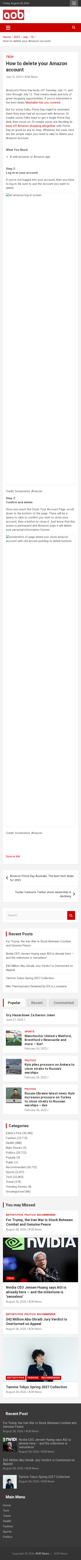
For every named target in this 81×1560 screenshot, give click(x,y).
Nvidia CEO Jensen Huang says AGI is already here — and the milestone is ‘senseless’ (36, 1292)
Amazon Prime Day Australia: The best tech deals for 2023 (42, 878)
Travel (10, 1182)
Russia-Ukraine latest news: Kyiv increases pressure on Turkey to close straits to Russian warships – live (50, 1099)
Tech (9, 56)
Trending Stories (16, 1186)
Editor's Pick (13, 1133)
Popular (11, 1157)
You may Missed (20, 1205)
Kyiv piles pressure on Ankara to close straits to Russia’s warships (50, 1068)
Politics (30, 1060)
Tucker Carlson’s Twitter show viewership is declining (43, 894)
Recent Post (17, 1413)
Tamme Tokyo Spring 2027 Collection (30, 978)
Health (10, 1143)
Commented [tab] (64, 1003)
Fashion (11, 1138)
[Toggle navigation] (8, 27)
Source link (13, 856)
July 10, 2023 (14, 76)
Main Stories (14, 1148)
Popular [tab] (14, 1003)
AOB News (31, 76)
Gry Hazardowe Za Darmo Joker (30, 1015)
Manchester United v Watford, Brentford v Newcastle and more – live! (48, 1040)
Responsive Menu (74, 3)
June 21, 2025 (14, 1019)
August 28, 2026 (16, 1229)
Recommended (16, 1167)
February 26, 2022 (36, 1048)
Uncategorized (15, 1191)
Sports (29, 1031)
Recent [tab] (37, 1003)
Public (10, 1162)
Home (7, 1505)
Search (71, 915)
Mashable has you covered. (43, 102)
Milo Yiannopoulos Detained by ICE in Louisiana (36, 986)
